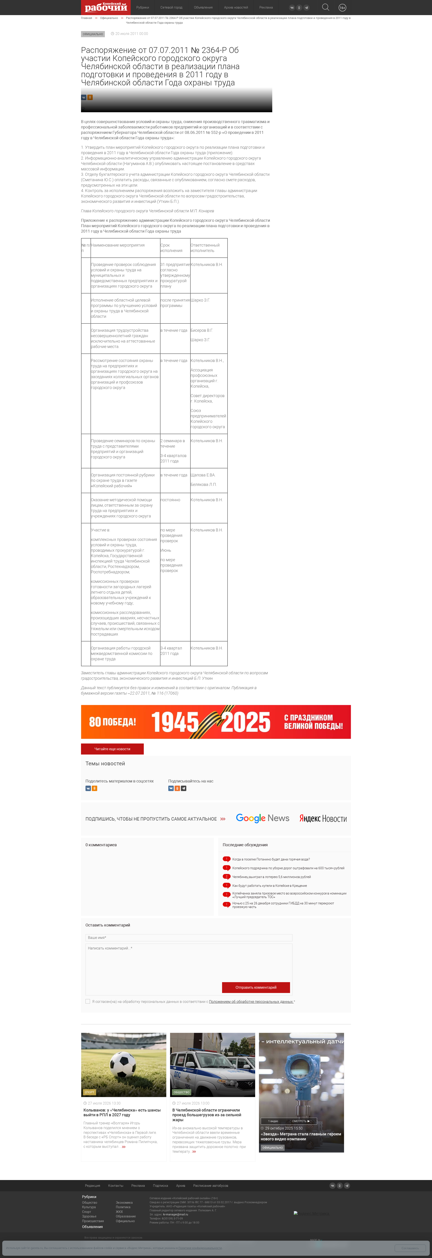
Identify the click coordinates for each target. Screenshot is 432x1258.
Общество (89, 1202)
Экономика (124, 1202)
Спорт (86, 1212)
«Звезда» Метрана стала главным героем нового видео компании (301, 1136)
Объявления (203, 7)
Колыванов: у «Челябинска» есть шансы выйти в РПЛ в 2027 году (122, 1112)
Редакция (92, 1186)
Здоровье (89, 1216)
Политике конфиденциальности (200, 1248)
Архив (180, 1186)
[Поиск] (325, 7)
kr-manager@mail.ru (175, 1214)
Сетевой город (171, 7)
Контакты (115, 1186)
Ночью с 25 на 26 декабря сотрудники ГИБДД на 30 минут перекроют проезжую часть (283, 905)
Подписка (160, 1186)
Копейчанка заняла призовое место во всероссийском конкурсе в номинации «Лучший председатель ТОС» (289, 895)
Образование (126, 1216)
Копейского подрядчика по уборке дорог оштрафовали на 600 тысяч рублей (288, 868)
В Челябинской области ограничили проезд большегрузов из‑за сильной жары (206, 1115)
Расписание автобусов (210, 1186)
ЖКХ (119, 1212)
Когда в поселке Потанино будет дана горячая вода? (271, 859)
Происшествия (93, 1221)
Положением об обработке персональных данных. (251, 1002)
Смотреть (299, 1121)
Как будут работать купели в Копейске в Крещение (269, 885)
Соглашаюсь (410, 1248)
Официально (125, 1221)
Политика (123, 1207)
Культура (89, 1207)
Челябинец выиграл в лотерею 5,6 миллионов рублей (271, 877)
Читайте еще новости (112, 749)
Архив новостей (236, 7)
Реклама (266, 7)
